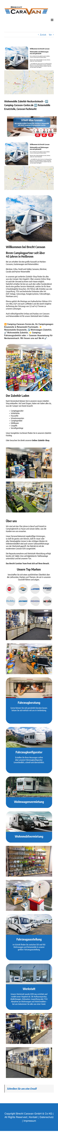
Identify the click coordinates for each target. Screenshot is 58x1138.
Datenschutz (47, 1117)
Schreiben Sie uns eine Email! (22, 1088)
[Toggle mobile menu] (52, 19)
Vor (50, 34)
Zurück (43, 34)
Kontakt (33, 1117)
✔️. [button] (45, 338)
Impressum (30, 1120)
